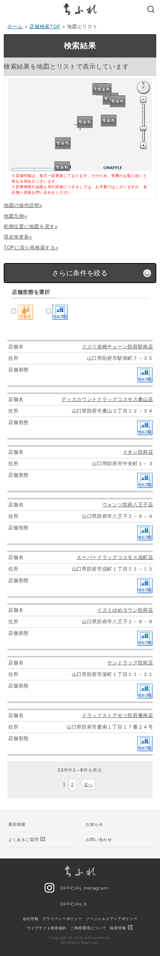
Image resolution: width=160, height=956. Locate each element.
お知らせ (94, 824)
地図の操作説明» (23, 205)
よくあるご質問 (27, 839)
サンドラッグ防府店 (130, 663)
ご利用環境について (88, 928)
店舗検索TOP (44, 26)
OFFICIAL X (72, 904)
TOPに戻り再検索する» (31, 247)
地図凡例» (15, 216)
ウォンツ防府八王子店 (127, 504)
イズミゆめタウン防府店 (125, 610)
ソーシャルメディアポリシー (111, 918)
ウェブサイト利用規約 (47, 928)
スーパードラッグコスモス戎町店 (115, 557)
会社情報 (31, 918)
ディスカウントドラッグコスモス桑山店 (107, 399)
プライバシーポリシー (62, 918)
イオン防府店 (138, 452)
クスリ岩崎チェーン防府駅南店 (117, 346)
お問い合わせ (99, 839)
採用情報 (121, 927)
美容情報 (17, 824)
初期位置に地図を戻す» (31, 226)
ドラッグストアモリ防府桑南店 (117, 715)
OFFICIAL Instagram (83, 888)
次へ (88, 784)
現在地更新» (18, 237)
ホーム (15, 26)
